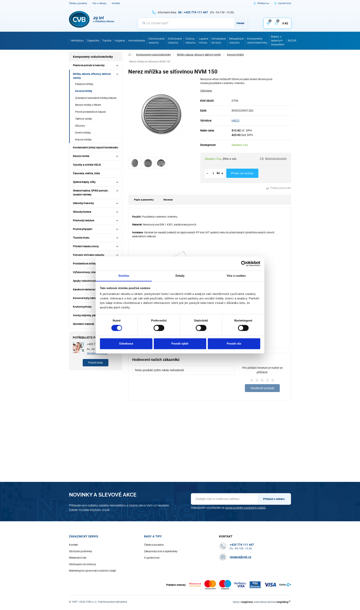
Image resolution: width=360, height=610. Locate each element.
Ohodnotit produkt (262, 388)
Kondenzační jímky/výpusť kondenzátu (95, 147)
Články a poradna (78, 3)
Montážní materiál (83, 324)
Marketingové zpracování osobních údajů (92, 570)
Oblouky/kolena (82, 211)
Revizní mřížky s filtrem (88, 105)
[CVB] (91, 19)
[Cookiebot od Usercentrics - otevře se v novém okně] (243, 263)
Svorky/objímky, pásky (86, 315)
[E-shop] (129, 54)
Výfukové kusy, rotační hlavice (90, 272)
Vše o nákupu (99, 3)
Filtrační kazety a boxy (86, 246)
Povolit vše (234, 343)
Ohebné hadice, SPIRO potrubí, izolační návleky (90, 192)
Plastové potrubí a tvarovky (89, 65)
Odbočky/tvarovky (83, 203)
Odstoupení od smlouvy (82, 564)
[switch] (159, 328)
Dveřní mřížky (83, 132)
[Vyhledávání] (144, 23)
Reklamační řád (77, 557)
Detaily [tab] (180, 275)
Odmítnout (126, 343)
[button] (273, 159)
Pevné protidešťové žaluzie (90, 111)
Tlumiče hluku (81, 237)
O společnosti (151, 557)
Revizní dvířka (81, 156)
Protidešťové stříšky (84, 263)
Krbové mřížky (83, 139)
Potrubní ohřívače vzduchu (88, 255)
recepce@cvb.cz (240, 557)
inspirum (247, 602)
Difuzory (80, 125)
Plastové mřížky (84, 84)
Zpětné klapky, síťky (84, 182)
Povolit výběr (180, 343)
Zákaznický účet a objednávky (160, 551)
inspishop (283, 602)
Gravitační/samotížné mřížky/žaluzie (95, 98)
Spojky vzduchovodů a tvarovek (91, 280)
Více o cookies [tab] (236, 275)
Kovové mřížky (83, 91)
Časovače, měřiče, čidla (86, 173)
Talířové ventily (83, 118)
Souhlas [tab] (123, 275)
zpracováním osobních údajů (245, 507)
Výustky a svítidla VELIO (87, 164)
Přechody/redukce (83, 220)
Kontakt (116, 3)
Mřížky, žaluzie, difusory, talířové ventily (92, 76)
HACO (235, 120)
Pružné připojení (82, 229)
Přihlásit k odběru (274, 498)
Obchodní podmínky (80, 551)
